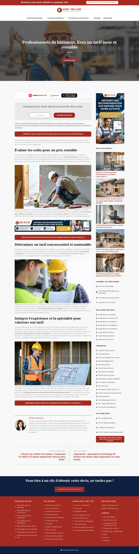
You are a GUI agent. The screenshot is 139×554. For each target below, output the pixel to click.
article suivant (80, 451)
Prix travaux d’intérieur (34, 18)
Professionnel (69, 60)
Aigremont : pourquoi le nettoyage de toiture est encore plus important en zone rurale (96, 456)
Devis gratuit (107, 18)
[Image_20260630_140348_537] (53, 231)
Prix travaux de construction (79, 18)
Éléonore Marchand (36, 418)
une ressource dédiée (61, 214)
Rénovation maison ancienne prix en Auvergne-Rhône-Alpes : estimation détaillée (109, 201)
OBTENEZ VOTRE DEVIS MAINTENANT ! (102, 2)
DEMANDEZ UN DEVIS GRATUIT (69, 489)
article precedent (58, 451)
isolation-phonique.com (109, 505)
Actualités (97, 18)
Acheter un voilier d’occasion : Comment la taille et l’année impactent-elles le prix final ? (42, 456)
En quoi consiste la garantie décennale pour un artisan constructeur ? (106, 174)
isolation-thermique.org (109, 508)
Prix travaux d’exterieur (56, 18)
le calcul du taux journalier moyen (71, 253)
